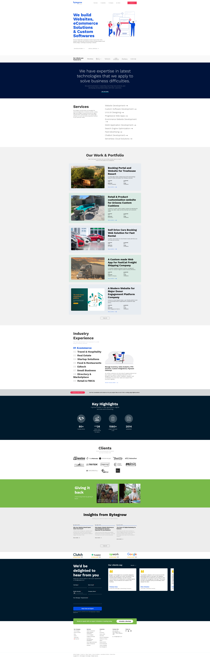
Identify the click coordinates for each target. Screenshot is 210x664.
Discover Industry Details (110, 382)
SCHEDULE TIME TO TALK (78, 392)
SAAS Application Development (119, 125)
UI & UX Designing (113, 112)
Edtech (81, 366)
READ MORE (75, 537)
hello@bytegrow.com (79, 580)
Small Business (86, 370)
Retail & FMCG (86, 380)
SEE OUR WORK (105, 91)
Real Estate (84, 355)
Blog (75, 634)
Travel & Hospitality (89, 351)
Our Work (118, 2)
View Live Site (111, 187)
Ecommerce (84, 347)
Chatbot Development (115, 135)
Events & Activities (77, 632)
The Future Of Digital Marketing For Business (126, 528)
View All (105, 318)
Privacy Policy (93, 611)
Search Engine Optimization (117, 128)
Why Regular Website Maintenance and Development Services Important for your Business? (104, 529)
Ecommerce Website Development (121, 119)
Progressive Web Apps (115, 116)
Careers (75, 635)
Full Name (76, 585)
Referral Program (76, 654)
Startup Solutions (88, 359)
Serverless (88, 645)
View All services (92, 48)
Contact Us (83, 654)
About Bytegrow (77, 630)
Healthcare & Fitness (103, 638)
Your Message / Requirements (80, 597)
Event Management (103, 646)
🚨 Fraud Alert (76, 638)
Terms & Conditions (96, 654)
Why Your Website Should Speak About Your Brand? (82, 528)
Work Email (91, 585)
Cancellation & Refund (105, 654)
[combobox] (75, 593)
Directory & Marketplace (82, 376)
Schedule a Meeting (125, 621)
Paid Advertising (112, 132)
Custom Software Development (119, 109)
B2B (100, 630)
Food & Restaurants (89, 362)
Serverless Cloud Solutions (117, 139)
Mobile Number (77, 591)
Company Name (92, 591)
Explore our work (78, 48)
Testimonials (76, 637)
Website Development (115, 105)
